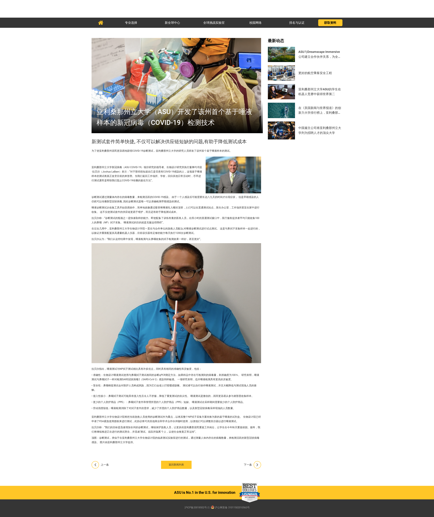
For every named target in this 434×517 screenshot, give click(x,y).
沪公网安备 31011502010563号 (232, 507)
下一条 (248, 464)
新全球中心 (172, 22)
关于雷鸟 (101, 23)
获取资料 (330, 22)
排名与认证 (296, 22)
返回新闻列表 (176, 464)
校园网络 (255, 22)
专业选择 (131, 22)
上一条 (105, 464)
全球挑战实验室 (214, 22)
